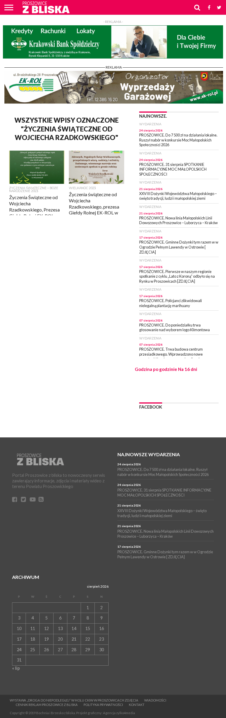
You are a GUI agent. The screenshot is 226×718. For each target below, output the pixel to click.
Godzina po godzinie (156, 369)
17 (19, 639)
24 (19, 649)
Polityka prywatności (103, 705)
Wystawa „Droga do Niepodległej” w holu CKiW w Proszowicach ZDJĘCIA (74, 700)
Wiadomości (155, 700)
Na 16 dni (187, 369)
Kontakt (136, 705)
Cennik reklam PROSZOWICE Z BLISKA (47, 705)
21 (74, 639)
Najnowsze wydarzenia (148, 454)
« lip (16, 668)
